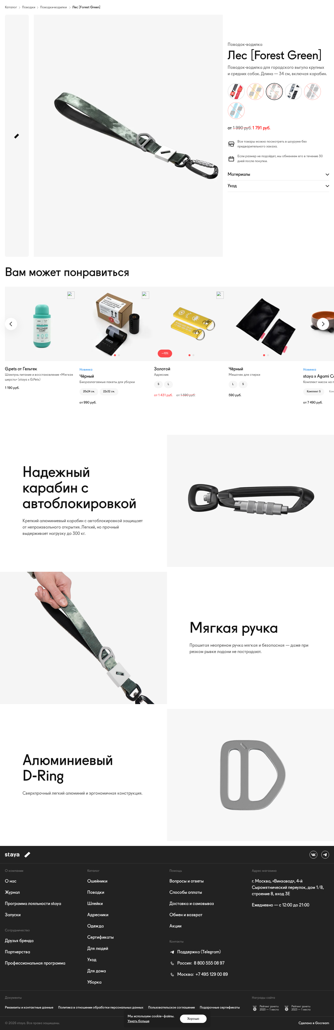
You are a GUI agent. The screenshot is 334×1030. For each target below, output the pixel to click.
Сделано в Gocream (314, 1023)
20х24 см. (89, 391)
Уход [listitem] (91, 960)
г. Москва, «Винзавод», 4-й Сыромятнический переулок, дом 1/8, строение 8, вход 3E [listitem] (288, 887)
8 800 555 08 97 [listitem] (200, 963)
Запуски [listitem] (13, 915)
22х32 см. (109, 391)
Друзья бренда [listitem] (19, 941)
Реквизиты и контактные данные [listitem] (29, 1007)
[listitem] (195, 952)
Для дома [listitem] (96, 971)
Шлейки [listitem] (95, 904)
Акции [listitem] (175, 926)
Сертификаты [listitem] (100, 937)
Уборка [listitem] (94, 982)
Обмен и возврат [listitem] (185, 915)
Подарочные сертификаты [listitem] (220, 1007)
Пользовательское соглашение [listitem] (171, 1007)
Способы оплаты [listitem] (185, 892)
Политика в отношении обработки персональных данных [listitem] (100, 1007)
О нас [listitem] (10, 881)
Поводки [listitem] (95, 892)
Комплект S (314, 391)
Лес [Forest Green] (86, 7)
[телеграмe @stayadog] (325, 855)
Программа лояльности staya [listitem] (33, 904)
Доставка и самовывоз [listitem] (191, 904)
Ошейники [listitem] (97, 881)
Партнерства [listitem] (17, 952)
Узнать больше (138, 1021)
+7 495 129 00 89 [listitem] (202, 974)
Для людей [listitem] (97, 949)
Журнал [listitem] (12, 892)
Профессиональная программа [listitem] (35, 963)
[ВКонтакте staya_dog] (313, 855)
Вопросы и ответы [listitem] (186, 881)
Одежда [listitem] (95, 926)
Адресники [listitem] (97, 915)
